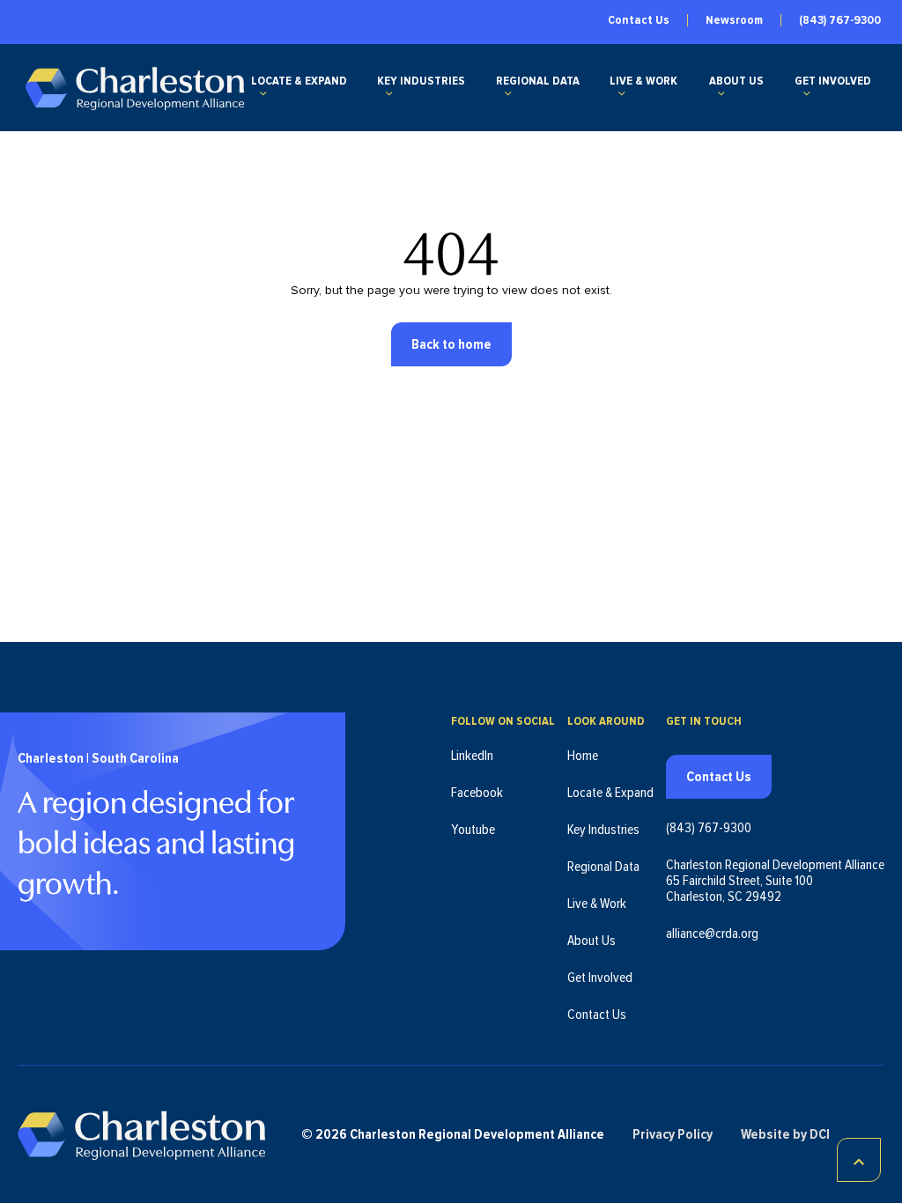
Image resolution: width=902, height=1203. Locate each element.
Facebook (477, 793)
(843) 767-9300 (840, 20)
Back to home (451, 344)
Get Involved (833, 81)
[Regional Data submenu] (508, 93)
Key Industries (421, 81)
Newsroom (734, 20)
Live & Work (643, 81)
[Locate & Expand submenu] (263, 93)
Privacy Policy (672, 1134)
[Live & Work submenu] (621, 93)
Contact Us (638, 20)
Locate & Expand (299, 81)
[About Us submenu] (721, 93)
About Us (736, 81)
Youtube (473, 830)
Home (582, 756)
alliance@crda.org (712, 933)
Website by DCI (785, 1134)
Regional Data (538, 81)
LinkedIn (472, 756)
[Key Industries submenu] (389, 93)
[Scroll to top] (859, 1160)
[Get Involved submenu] (806, 93)
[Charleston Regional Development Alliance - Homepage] (134, 87)
